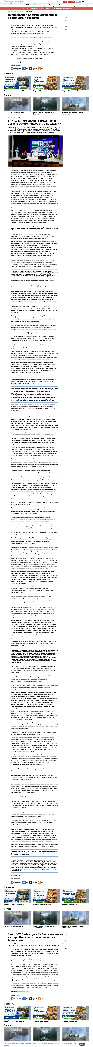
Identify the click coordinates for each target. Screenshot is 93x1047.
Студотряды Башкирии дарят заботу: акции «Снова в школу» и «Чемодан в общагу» (52, 5)
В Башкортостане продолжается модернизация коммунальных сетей (73, 5)
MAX (78, 1)
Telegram (71, 1)
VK (65, 1)
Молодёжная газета (23, 991)
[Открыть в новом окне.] (16, 68)
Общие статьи (11, 931)
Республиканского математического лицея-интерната (26, 284)
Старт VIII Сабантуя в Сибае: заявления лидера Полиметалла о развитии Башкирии (30, 5)
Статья (6, 5)
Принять (82, 1044)
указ (54, 364)
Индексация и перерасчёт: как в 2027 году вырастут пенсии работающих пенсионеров (46, 8)
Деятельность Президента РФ (15, 11)
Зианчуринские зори (14, 1)
